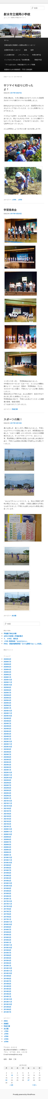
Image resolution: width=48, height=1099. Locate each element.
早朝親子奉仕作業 (10, 633)
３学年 (6, 1036)
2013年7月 (7, 1012)
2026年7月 (7, 661)
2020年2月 (7, 852)
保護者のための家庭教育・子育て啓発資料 (18, 69)
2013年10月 (8, 1004)
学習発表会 (10, 209)
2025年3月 (7, 703)
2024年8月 (7, 721)
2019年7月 (7, 870)
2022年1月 (7, 798)
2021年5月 (7, 816)
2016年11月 (8, 922)
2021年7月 (7, 811)
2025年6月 (7, 695)
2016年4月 (7, 934)
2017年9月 (7, 909)
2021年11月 (8, 803)
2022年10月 (8, 777)
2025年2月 (7, 705)
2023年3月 (7, 764)
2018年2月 (7, 896)
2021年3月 (7, 821)
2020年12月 (8, 829)
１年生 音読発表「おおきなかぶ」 (16, 641)
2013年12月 (8, 999)
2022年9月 (7, 780)
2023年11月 (8, 744)
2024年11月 (8, 713)
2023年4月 (7, 762)
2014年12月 (8, 968)
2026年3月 (7, 672)
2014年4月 (7, 989)
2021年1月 (7, 826)
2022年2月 (7, 795)
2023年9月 (7, 749)
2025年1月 (7, 708)
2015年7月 (7, 952)
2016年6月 (7, 932)
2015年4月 (7, 960)
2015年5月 (7, 958)
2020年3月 (7, 849)
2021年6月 (7, 813)
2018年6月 (7, 891)
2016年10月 (8, 924)
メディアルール (23, 55)
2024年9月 (7, 718)
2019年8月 (7, 867)
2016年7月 (7, 929)
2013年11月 (8, 1001)
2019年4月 (7, 878)
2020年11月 (8, 831)
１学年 (14, 200)
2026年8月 (7, 659)
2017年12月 (8, 901)
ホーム (6, 40)
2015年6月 (7, 955)
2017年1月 (7, 919)
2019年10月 (8, 862)
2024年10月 (8, 716)
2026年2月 (7, 674)
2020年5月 (7, 844)
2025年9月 (7, 687)
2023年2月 (7, 767)
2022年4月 (7, 793)
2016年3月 (7, 937)
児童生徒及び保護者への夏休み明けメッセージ (19, 45)
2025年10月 (8, 685)
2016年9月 (7, 927)
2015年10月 (8, 947)
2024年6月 (7, 726)
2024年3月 (7, 734)
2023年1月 (7, 770)
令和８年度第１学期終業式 (13, 636)
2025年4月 (7, 700)
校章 (32, 50)
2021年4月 (7, 819)
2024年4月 (7, 731)
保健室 (6, 1023)
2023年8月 (7, 752)
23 (6, 1080)
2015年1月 (7, 965)
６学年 (6, 1041)
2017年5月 (7, 916)
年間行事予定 (36, 55)
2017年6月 (7, 914)
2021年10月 (8, 806)
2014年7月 (7, 981)
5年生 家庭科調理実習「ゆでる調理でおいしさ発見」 (23, 643)
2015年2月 (7, 963)
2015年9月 (7, 950)
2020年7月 (7, 842)
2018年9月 (7, 888)
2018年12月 (8, 883)
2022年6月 (7, 788)
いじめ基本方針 (9, 55)
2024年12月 (8, 710)
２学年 (20, 200)
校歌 (25, 50)
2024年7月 (7, 723)
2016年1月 (7, 942)
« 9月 (11, 1085)
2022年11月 (8, 775)
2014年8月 (7, 978)
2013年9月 (7, 1007)
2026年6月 (7, 664)
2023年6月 (7, 757)
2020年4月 (7, 847)
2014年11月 (8, 971)
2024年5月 (7, 728)
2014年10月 (8, 973)
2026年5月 (7, 667)
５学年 (6, 1039)
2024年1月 (7, 739)
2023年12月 (8, 741)
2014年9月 (7, 976)
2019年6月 (7, 873)
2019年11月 (8, 860)
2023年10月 (8, 746)
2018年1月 (7, 898)
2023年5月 (7, 759)
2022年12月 (8, 772)
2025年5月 (7, 697)
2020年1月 (7, 855)
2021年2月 (7, 824)
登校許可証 (38, 60)
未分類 (14, 615)
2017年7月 (7, 911)
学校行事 (15, 409)
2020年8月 (7, 839)
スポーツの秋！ (13, 419)
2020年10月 (8, 834)
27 (28, 1080)
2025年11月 (8, 682)
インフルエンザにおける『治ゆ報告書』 (17, 60)
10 (12, 1075)
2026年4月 (7, 669)
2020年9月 (7, 837)
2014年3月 (7, 991)
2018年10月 (8, 886)
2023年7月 (7, 754)
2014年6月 (7, 983)
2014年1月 (7, 996)
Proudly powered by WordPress (24, 1094)
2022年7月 (7, 785)
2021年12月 (8, 801)
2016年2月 (7, 940)
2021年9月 (7, 808)
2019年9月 (7, 865)
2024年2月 (7, 736)
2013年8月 (7, 1009)
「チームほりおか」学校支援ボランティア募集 (19, 64)
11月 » (34, 1085)
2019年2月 (7, 880)
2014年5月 (7, 986)
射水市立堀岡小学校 (17, 14)
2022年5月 (7, 790)
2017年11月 (8, 904)
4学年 (6, 1021)
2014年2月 (7, 994)
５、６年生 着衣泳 (11, 638)
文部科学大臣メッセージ (12, 50)
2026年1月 (7, 677)
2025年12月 (8, 679)
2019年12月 (8, 857)
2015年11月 (8, 945)
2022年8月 (7, 782)
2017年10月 (8, 906)
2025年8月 (7, 690)
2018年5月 (7, 893)
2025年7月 (7, 692)
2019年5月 (7, 875)
